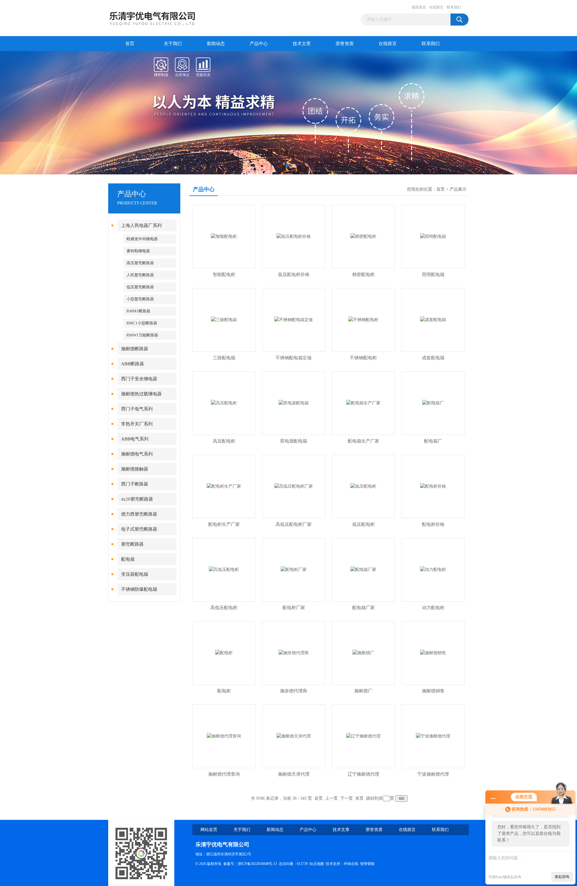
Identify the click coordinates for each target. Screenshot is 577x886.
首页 (129, 43)
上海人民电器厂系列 (141, 225)
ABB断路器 (132, 363)
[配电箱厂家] (363, 569)
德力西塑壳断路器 (139, 514)
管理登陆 (367, 864)
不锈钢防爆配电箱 (139, 589)
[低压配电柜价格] (293, 236)
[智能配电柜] (224, 236)
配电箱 (128, 559)
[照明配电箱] (433, 236)
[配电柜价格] (433, 486)
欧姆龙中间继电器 (142, 239)
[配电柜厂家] (294, 569)
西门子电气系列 (137, 408)
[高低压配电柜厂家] (293, 486)
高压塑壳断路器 (140, 263)
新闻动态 (216, 43)
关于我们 (173, 43)
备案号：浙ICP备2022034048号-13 (250, 864)
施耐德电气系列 (137, 454)
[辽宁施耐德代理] (363, 736)
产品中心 (259, 43)
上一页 (331, 798)
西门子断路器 (134, 484)
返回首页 (419, 7)
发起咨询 (562, 877)
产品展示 (458, 189)
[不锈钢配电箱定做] (293, 319)
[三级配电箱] (224, 319)
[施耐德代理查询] (224, 736)
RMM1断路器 (138, 311)
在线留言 (436, 7)
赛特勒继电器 (138, 251)
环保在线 (351, 864)
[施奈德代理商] (294, 652)
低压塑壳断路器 (140, 287)
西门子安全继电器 (139, 378)
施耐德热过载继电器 (141, 393)
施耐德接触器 (134, 469)
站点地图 (317, 864)
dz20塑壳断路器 (137, 499)
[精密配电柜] (363, 236)
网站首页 (208, 829)
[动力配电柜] (433, 569)
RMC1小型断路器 (142, 323)
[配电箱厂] (433, 402)
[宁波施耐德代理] (433, 736)
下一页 (346, 798)
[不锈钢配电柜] (363, 319)
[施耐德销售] (433, 652)
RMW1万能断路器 (142, 335)
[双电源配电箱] (294, 402)
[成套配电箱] (433, 319)
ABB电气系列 (134, 439)
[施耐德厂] (363, 652)
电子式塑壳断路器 (139, 529)
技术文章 (302, 43)
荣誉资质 (345, 43)
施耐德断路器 (134, 348)
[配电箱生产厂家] (363, 402)
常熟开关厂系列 (137, 424)
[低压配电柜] (363, 486)
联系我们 (454, 7)
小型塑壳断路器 (140, 299)
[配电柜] (224, 652)
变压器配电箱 (134, 574)
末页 (359, 798)
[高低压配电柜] (224, 569)
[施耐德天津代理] (293, 736)
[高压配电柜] (224, 402)
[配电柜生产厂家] (224, 486)
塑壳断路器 (132, 544)
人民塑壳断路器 (140, 275)
